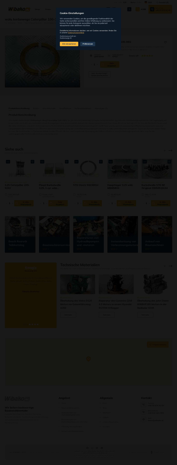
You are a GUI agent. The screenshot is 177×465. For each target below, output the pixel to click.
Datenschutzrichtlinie (76, 33)
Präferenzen (88, 44)
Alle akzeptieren (69, 44)
